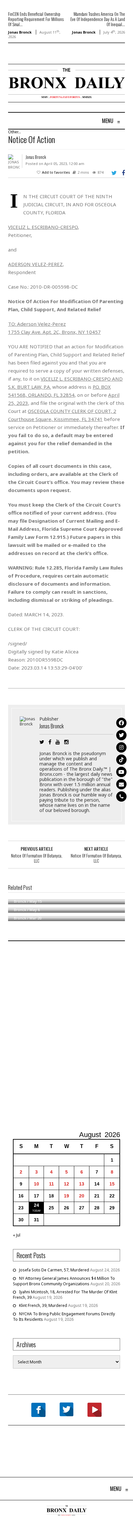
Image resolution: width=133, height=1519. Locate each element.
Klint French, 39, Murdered (43, 1305)
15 (112, 1183)
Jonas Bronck (20, 32)
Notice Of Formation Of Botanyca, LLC (36, 858)
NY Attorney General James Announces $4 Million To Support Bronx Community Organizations (64, 1281)
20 (81, 1195)
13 (81, 1183)
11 (51, 1183)
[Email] (121, 784)
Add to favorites (56, 172)
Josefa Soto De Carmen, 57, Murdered (54, 1270)
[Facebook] (121, 723)
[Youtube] (121, 772)
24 (36, 1205)
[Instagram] (121, 747)
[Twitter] (121, 735)
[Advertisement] (66, 1036)
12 (66, 1183)
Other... (14, 132)
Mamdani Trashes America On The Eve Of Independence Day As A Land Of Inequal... (97, 19)
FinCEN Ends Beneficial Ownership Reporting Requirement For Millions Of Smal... (36, 19)
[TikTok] (121, 759)
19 (66, 1195)
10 (36, 1183)
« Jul (16, 1235)
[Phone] (121, 796)
